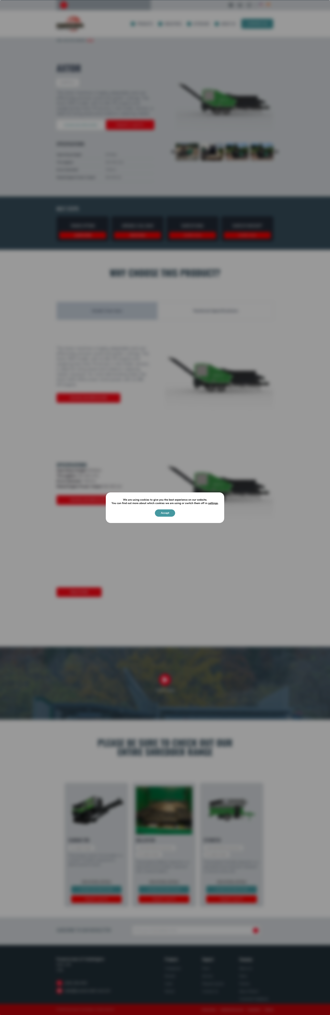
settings (213, 503)
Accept (165, 513)
